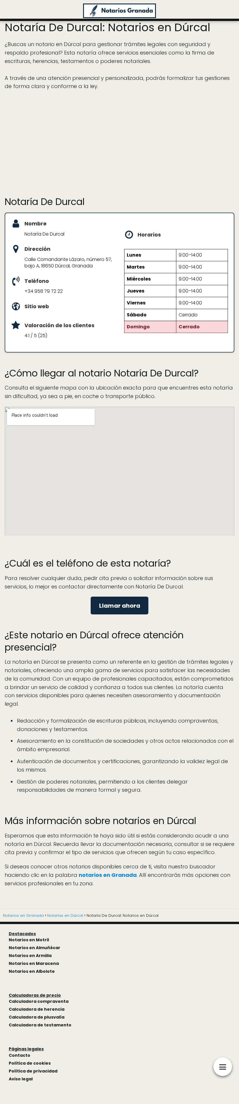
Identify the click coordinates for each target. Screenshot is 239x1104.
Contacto (19, 1055)
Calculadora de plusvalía (36, 1017)
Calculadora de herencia (36, 1009)
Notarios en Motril (29, 940)
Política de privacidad (33, 1071)
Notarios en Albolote (32, 971)
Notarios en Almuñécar (34, 948)
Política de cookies (30, 1063)
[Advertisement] (119, 143)
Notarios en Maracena (34, 963)
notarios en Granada (108, 875)
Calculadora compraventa (38, 1001)
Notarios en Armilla (30, 955)
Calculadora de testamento (40, 1025)
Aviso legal (21, 1079)
